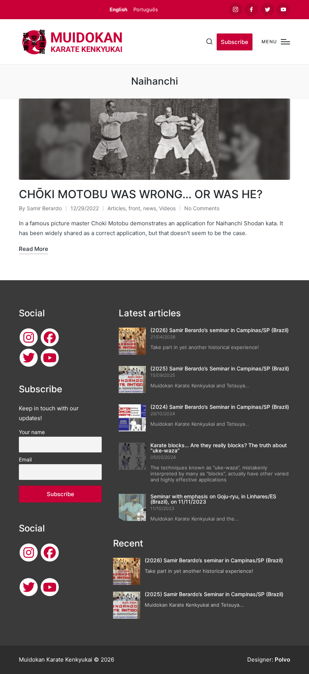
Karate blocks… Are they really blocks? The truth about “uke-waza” (218, 448)
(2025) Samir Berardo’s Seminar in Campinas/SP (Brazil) (219, 368)
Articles (116, 208)
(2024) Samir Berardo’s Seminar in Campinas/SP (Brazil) (219, 407)
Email (25, 459)
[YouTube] (50, 358)
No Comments (201, 208)
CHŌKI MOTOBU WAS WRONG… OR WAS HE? (141, 194)
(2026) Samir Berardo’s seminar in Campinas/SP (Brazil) (219, 330)
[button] (234, 41)
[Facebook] (50, 337)
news (149, 208)
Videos (167, 208)
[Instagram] (29, 337)
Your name (32, 432)
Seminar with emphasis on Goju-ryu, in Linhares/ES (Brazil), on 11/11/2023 (213, 499)
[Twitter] (29, 358)
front (134, 208)
